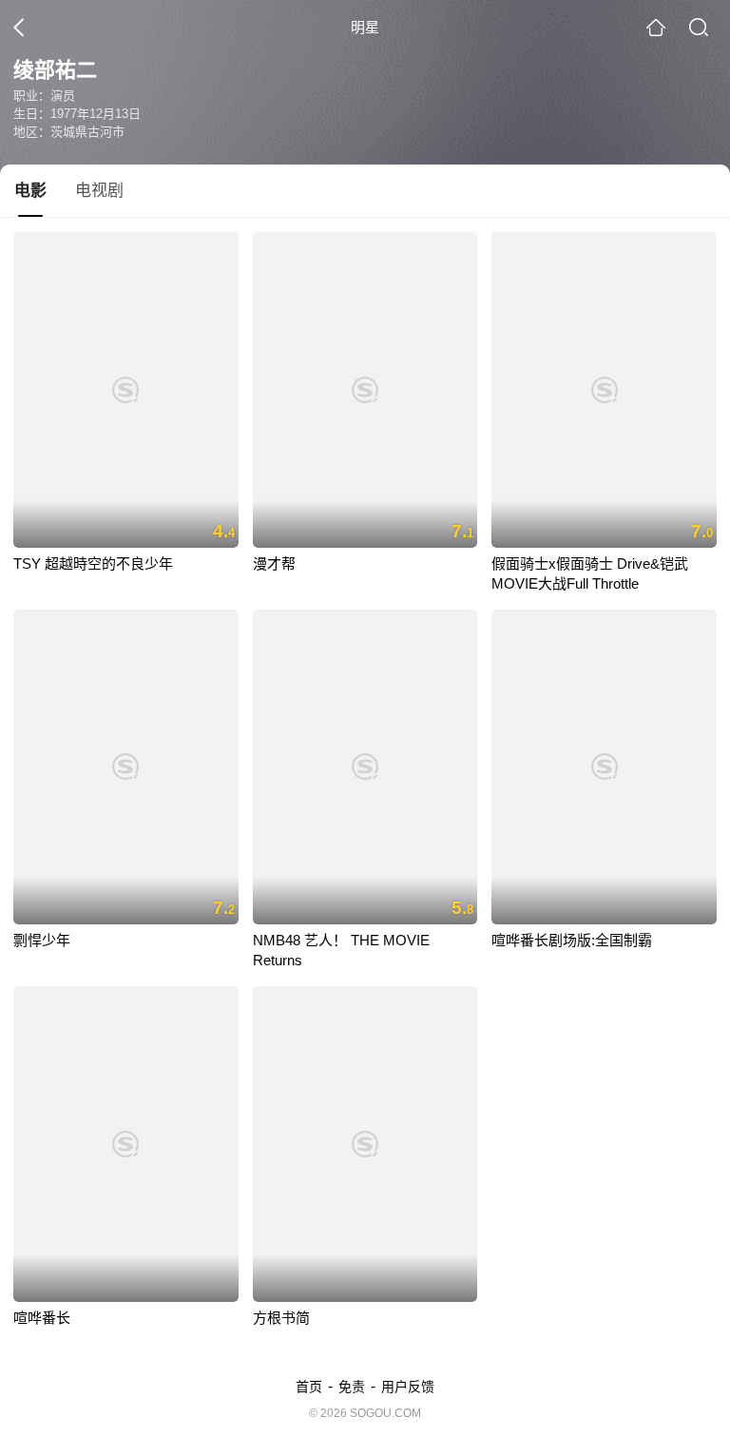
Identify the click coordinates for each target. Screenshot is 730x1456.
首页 (309, 1386)
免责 (351, 1386)
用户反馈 (407, 1386)
